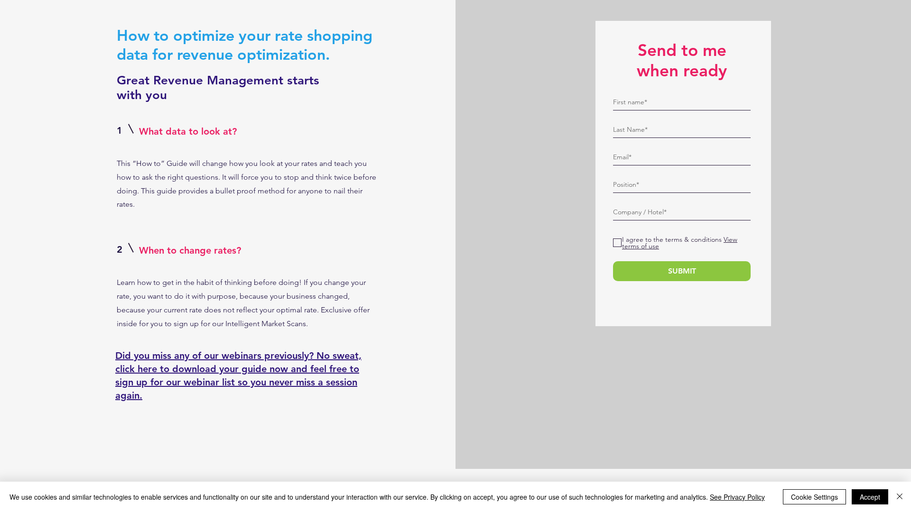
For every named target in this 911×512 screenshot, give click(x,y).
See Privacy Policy (737, 497)
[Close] (899, 496)
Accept (870, 497)
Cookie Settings (814, 497)
